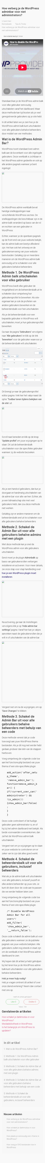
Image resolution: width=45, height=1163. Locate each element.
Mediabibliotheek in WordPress (17, 1023)
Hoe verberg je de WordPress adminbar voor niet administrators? (23, 1120)
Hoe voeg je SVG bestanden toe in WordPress (21, 1146)
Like (13, 1002)
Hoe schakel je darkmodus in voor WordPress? (21, 1129)
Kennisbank (7, 24)
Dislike (32, 1002)
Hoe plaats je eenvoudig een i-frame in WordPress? (23, 1137)
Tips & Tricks (20, 24)
